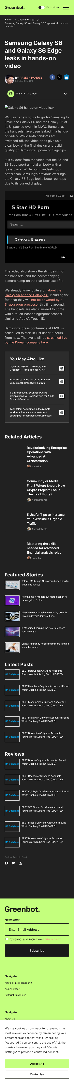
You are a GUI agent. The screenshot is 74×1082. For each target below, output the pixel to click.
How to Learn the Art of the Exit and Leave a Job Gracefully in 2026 (30, 381)
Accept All (37, 1063)
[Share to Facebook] (52, 77)
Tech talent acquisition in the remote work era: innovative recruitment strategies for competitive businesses (31, 412)
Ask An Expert (12, 988)
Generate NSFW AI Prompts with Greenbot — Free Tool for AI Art (28, 368)
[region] (37, 1051)
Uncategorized (26, 19)
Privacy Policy (53, 939)
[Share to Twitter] (59, 77)
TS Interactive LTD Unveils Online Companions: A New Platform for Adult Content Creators (32, 396)
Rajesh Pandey (31, 77)
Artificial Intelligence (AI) (18, 982)
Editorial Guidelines (15, 994)
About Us (10, 1018)
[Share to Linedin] (66, 77)
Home (8, 19)
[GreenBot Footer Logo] (22, 908)
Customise (37, 1074)
